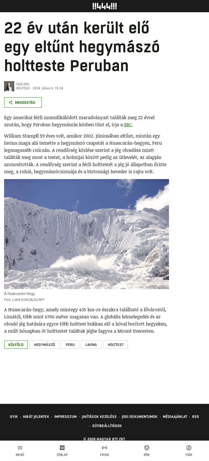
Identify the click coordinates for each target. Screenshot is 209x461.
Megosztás (25, 103)
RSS (195, 417)
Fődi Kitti (22, 84)
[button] (16, 345)
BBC (128, 124)
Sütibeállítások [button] (107, 426)
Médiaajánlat (175, 417)
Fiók (189, 455)
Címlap (62, 455)
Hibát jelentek (36, 417)
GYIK (14, 417)
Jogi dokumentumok (140, 417)
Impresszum (65, 417)
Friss (104, 455)
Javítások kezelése (99, 417)
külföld (23, 88)
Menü (20, 455)
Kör (147, 455)
